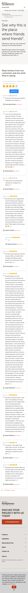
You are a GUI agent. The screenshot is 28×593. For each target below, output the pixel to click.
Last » (13, 490)
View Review (19, 104)
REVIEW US (14, 91)
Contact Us (5, 551)
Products (5, 534)
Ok (14, 587)
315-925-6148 (5, 7)
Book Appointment (13, 522)
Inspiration (5, 539)
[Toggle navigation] (24, 7)
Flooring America (6, 14)
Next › (9, 490)
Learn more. (12, 584)
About (4, 547)
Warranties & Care (7, 543)
